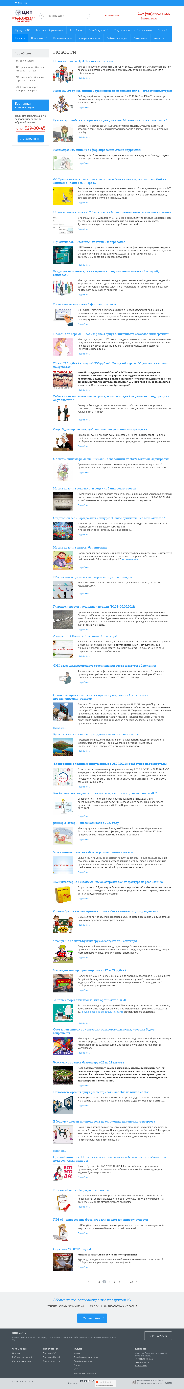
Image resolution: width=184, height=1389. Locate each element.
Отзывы (16, 1353)
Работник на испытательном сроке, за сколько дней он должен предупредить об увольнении (111, 398)
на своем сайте (129, 559)
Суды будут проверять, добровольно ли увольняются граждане (100, 429)
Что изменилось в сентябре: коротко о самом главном (93, 852)
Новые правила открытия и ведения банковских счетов (94, 488)
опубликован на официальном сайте (102, 1011)
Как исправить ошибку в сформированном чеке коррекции (97, 150)
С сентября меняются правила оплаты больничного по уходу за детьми (106, 911)
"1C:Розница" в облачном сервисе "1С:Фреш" (30, 78)
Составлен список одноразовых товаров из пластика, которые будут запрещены (104, 1031)
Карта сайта (141, 1365)
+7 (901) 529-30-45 (144, 1359)
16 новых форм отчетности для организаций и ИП (90, 1000)
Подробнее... (84, 77)
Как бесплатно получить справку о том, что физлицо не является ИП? (105, 793)
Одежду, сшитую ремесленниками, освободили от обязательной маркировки (111, 459)
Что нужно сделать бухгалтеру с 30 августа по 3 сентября (95, 941)
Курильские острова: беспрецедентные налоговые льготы (96, 734)
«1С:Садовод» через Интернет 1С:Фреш (27, 88)
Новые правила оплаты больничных (80, 547)
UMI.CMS (168, 1383)
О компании (19, 1348)
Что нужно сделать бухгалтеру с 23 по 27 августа (88, 1062)
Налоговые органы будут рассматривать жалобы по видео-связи (101, 1092)
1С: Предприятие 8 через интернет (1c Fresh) (30, 69)
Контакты (141, 1348)
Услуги (78, 1348)
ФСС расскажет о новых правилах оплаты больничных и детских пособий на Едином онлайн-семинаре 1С (109, 181)
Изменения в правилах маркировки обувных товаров (92, 577)
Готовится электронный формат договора (84, 304)
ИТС (76, 1369)
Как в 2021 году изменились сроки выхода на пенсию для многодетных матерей (112, 90)
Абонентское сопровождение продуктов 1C (92, 1300)
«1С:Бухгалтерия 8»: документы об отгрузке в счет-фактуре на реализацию (108, 882)
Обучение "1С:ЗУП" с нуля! (72, 1249)
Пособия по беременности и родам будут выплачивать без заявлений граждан (111, 334)
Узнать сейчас (92, 1318)
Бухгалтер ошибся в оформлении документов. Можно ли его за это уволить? (110, 120)
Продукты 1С (51, 1348)
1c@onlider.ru (142, 1362)
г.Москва (22, 2)
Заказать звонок (149, 18)
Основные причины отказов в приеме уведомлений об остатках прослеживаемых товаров (100, 696)
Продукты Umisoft (52, 1357)
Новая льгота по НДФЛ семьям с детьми (83, 61)
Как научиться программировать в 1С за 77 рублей (89, 970)
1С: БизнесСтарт (25, 60)
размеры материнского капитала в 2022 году (86, 822)
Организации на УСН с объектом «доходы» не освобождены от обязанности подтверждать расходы (109, 1158)
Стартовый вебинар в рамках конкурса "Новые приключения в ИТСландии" (109, 518)
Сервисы (78, 1365)
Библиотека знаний (22, 1357)
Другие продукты (51, 1361)
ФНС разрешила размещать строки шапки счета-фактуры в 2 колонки (104, 665)
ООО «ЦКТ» (19, 1333)
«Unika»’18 (159, 1380)
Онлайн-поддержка (83, 1361)
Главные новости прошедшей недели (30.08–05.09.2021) (94, 606)
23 (131, 1281)
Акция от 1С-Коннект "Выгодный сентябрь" (85, 636)
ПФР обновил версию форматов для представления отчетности (100, 1219)
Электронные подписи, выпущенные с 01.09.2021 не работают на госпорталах (110, 763)
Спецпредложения (21, 1361)
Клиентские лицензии (85, 1373)
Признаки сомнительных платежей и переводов (89, 242)
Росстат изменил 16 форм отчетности (81, 1190)
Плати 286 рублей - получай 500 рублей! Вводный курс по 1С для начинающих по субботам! (110, 365)
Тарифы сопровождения (86, 1357)
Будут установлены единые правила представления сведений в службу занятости (106, 273)
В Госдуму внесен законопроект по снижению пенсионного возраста (104, 1121)
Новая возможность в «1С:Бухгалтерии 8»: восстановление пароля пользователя (112, 212)
